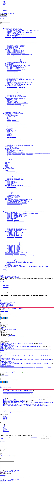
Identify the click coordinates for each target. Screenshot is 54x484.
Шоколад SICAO (10, 134)
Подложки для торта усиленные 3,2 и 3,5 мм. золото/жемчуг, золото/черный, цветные (22, 213)
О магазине (5, 429)
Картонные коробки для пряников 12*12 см (14, 242)
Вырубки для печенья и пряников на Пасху (14, 59)
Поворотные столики (10, 81)
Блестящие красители (11, 151)
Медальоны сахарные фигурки (12, 206)
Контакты (4, 3)
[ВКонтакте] (1, 318)
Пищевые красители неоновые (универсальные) (15, 152)
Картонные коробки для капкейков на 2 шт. (14, 236)
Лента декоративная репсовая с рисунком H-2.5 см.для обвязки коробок (20, 262)
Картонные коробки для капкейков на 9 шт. (14, 233)
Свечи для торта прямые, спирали (13, 182)
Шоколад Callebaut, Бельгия (12, 130)
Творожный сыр (10, 128)
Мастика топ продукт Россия (12, 147)
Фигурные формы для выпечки (12, 100)
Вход (3, 9)
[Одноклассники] (2, 318)
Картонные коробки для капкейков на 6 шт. (14, 234)
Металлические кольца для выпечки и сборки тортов (16, 102)
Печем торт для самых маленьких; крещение (8, 329)
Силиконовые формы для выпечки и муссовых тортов (16, 69)
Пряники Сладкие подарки (12, 177)
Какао (8, 132)
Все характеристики (4, 323)
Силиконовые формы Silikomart (12, 71)
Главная (4, 1)
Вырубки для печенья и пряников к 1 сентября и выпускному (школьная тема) (21, 58)
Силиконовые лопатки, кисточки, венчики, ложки (16, 107)
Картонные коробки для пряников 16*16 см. (15, 244)
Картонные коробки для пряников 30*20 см (14, 251)
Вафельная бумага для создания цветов (14, 31)
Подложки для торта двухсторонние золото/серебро (16, 216)
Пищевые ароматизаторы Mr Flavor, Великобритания (16, 123)
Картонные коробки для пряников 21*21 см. (15, 243)
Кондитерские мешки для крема (12, 76)
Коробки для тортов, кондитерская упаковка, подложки (13, 411)
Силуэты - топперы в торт (11, 187)
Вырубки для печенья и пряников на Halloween (15, 50)
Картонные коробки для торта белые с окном (15, 228)
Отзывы (4, 2)
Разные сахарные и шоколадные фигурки (14, 204)
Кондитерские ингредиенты (8, 409)
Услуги (4, 4)
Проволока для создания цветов (12, 35)
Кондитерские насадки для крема (13, 77)
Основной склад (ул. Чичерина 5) (7, 372)
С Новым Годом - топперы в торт (13, 195)
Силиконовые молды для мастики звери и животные (16, 96)
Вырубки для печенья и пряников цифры (14, 52)
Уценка (4, 272)
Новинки (4, 269)
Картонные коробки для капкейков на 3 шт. (14, 238)
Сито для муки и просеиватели (12, 108)
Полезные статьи (6, 7)
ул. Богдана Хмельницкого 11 (5, 19)
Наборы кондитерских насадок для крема (14, 78)
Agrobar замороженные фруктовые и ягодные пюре (16, 158)
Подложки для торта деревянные (13, 217)
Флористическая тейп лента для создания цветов (15, 34)
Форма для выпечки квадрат (12, 99)
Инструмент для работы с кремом (13, 75)
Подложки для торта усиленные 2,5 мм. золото (15, 221)
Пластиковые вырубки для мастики (13, 73)
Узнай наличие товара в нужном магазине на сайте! (9, 277)
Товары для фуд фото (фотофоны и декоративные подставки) (14, 412)
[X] (5, 318)
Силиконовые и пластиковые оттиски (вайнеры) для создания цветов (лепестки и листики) (23, 30)
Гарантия (4, 6)
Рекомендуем (5, 271)
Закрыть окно (2, 384)
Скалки (8, 109)
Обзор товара (2, 303)
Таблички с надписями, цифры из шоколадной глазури (17, 203)
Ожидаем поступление (7, 273)
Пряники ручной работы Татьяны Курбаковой (15, 178)
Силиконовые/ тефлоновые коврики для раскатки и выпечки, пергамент (20, 106)
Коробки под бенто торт (11, 225)
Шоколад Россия (10, 135)
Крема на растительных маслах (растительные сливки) (16, 127)
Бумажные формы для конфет (12, 38)
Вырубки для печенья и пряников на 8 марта (15, 60)
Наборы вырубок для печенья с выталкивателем (15, 55)
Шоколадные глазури (10, 131)
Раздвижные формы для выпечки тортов (14, 104)
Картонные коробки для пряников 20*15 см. (15, 241)
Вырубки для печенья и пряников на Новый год (15, 51)
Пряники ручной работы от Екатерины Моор (15, 176)
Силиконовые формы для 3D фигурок (13, 93)
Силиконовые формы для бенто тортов (14, 70)
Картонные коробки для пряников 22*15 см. (15, 246)
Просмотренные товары (4, 386)
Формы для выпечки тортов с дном (13, 101)
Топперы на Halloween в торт (12, 188)
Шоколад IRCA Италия (11, 138)
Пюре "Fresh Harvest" (10, 159)
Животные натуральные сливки (12, 126)
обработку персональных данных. (13, 470)
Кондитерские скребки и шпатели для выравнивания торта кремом (19, 84)
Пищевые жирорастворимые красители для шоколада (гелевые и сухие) (20, 154)
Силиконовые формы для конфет (13, 68)
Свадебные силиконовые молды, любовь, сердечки (16, 87)
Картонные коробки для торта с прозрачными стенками (17, 229)
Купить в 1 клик (3, 344)
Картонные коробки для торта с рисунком (14, 226)
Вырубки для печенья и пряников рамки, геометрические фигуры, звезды (20, 54)
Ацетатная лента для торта (11, 80)
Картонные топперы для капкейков (13, 190)
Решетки (8, 110)
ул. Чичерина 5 (3, 18)
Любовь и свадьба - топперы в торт (13, 197)
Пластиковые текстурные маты (12, 47)
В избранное (2, 345)
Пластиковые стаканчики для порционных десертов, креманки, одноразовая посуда (22, 42)
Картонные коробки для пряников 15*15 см (14, 248)
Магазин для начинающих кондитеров (7, 13)
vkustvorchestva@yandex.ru (5, 447)
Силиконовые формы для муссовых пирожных (15, 67)
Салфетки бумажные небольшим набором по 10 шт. (16, 259)
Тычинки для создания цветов (12, 36)
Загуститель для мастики (11, 120)
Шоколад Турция (10, 136)
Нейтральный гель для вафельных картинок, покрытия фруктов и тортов (20, 145)
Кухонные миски (10, 111)
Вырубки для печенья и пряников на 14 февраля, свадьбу (17, 62)
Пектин (8, 117)
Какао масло (9, 133)
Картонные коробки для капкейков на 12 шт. (15, 232)
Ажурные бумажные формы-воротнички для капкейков (17, 40)
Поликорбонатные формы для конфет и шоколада (16, 45)
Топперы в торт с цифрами (11, 194)
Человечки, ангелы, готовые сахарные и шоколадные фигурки (18, 201)
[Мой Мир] (4, 318)
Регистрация (5, 10)
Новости (2, 275)
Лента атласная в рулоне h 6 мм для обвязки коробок (16, 261)
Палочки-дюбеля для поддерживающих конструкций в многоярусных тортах (21, 82)
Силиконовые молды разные (12, 91)
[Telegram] (7, 318)
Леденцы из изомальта (11, 171)
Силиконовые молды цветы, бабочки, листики (15, 92)
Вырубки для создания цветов (12, 33)
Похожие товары (3, 305)
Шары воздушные (10, 184)
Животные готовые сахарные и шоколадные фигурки (16, 202)
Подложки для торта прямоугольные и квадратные (16, 214)
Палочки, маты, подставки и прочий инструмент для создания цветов (19, 32)
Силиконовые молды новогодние (13, 94)
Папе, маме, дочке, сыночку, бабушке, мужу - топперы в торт (18, 191)
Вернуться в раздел (3, 302)
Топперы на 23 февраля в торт (12, 192)
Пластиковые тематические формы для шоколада (15, 46)
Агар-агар (8, 118)
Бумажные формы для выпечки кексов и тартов (15, 41)
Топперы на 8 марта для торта (12, 193)
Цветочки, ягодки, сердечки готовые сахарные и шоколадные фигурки (19, 207)
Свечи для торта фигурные (11, 181)
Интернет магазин (3, 16)
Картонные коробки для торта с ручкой (14, 230)
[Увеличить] (11, 308)
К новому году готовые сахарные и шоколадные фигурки (17, 200)
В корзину (7, 311)
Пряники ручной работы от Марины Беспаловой (15, 179)
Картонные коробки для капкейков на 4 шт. (14, 235)
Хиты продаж (5, 417)
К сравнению (8, 314)
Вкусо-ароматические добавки (12, 124)
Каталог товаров (3, 26)
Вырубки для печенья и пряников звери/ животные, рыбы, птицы (18, 56)
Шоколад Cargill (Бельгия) (11, 137)
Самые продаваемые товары (5, 387)
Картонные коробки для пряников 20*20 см (14, 245)
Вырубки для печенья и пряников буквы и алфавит (16, 53)
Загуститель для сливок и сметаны (13, 121)
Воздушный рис (10, 174)
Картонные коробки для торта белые (13, 227)
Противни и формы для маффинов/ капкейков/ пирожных (17, 103)
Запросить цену (10, 480)
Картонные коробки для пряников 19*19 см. (15, 247)
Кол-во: (1, 453)
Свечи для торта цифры (11, 183)
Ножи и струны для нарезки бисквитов (14, 83)
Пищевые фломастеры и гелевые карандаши (15, 150)
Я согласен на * (10, 470)
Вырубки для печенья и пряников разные (14, 57)
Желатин (8, 119)
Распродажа (5, 418)
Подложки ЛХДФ (10, 219)
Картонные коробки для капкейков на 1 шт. (14, 237)
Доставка (4, 5)
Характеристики (3, 304)
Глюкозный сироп (10, 144)
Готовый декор (5, 410)
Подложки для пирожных (11, 218)
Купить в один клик (12, 471)
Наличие (2, 306)
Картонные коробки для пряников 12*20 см (14, 249)
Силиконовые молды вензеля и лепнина (14, 95)
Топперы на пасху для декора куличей (13, 196)
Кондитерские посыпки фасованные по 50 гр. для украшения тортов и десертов (21, 173)
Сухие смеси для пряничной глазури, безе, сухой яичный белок (18, 140)
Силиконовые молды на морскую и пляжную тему (16, 88)
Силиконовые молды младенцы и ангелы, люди (15, 90)
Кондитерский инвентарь (7, 408)
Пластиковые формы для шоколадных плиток (15, 48)
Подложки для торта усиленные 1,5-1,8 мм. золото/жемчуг (17, 215)
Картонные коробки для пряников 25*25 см (14, 250)
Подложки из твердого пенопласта (13, 220)
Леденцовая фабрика (4, 327)
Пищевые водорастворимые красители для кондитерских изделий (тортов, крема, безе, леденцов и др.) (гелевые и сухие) (29, 153)
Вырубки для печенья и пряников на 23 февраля (15, 61)
